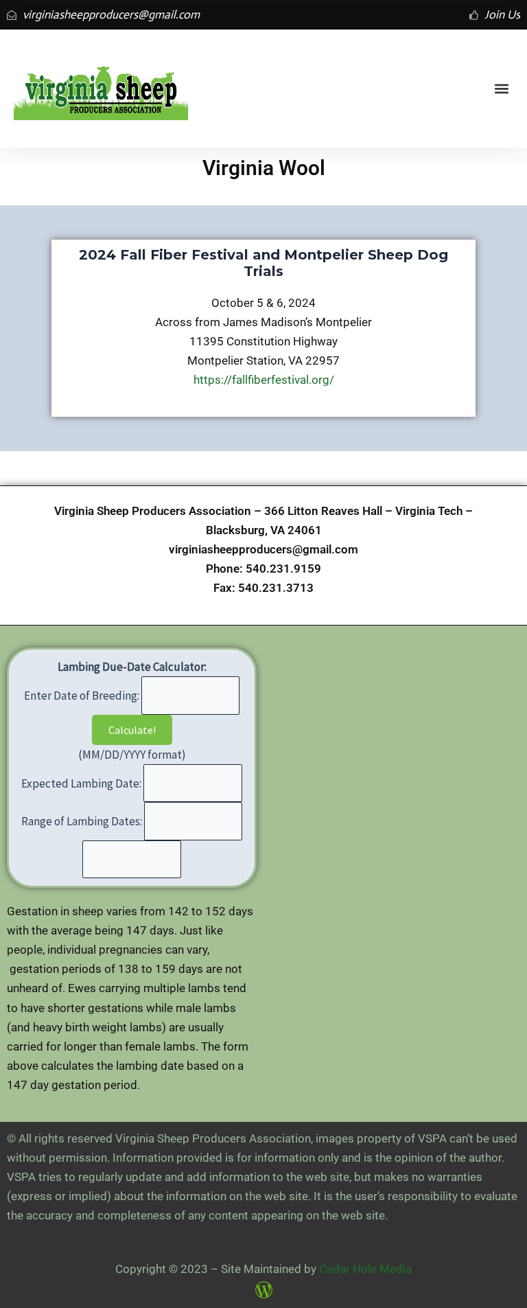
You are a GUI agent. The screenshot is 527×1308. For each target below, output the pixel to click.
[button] (502, 89)
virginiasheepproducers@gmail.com (263, 549)
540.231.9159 (283, 568)
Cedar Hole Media (365, 1269)
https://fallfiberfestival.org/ (264, 380)
